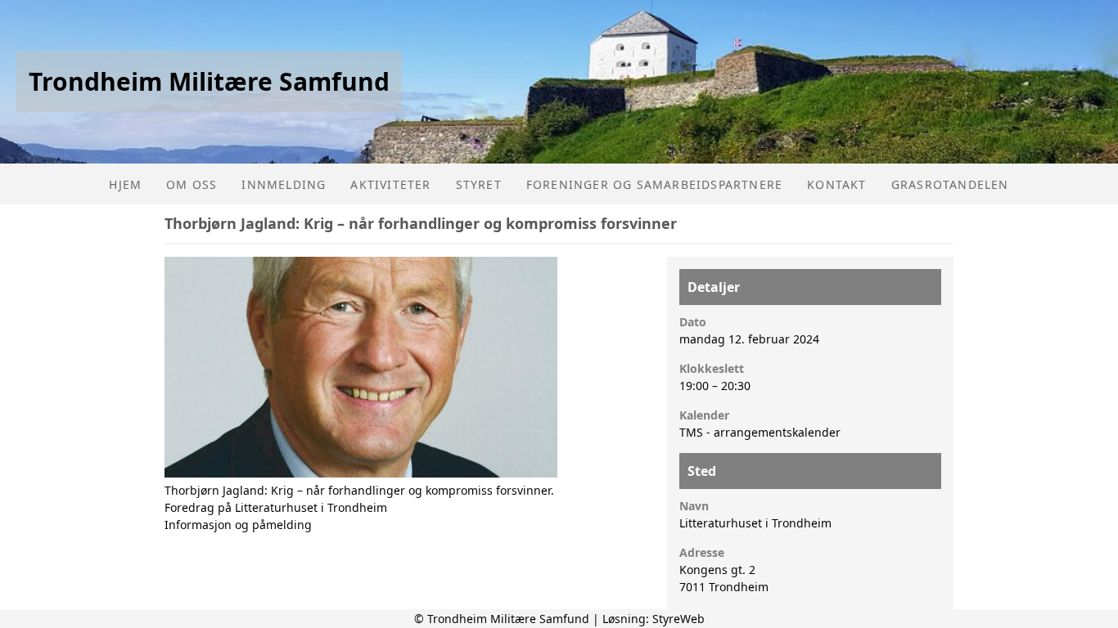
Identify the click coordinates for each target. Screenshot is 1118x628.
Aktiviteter (390, 184)
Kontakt (836, 184)
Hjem (125, 184)
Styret (479, 184)
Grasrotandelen (950, 184)
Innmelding (283, 184)
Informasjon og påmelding (238, 524)
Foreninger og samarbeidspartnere (654, 184)
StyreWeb (678, 618)
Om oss (191, 184)
